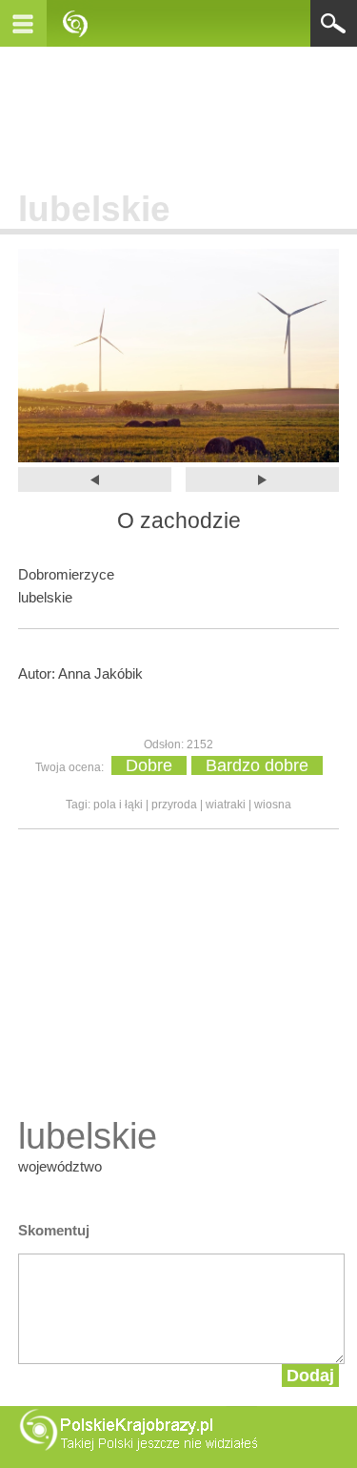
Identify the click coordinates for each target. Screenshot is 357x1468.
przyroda (174, 804)
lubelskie (94, 209)
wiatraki (226, 804)
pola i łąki (118, 804)
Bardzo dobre (257, 765)
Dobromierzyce (66, 574)
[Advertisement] (179, 113)
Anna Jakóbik (100, 673)
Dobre (149, 765)
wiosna (272, 804)
